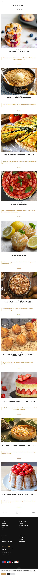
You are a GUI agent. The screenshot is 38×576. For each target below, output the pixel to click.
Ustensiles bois (22, 541)
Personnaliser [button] (13, 573)
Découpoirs (21, 523)
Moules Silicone (22, 535)
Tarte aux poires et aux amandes (19, 302)
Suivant (33, 512)
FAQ (2, 529)
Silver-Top (21, 537)
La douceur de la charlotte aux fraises (19, 495)
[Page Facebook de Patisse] (3, 562)
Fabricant (3, 521)
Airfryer (3, 537)
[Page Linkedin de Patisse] (7, 562)
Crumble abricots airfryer (19, 98)
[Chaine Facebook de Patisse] (5, 562)
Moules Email (4, 535)
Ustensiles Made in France (7, 541)
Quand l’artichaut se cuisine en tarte (19, 445)
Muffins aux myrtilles (19, 51)
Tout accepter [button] (4, 573)
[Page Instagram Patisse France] (10, 562)
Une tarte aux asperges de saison (19, 155)
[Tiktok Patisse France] (12, 562)
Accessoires (4, 523)
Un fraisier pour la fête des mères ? (19, 401)
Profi (2, 539)
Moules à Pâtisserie (22, 521)
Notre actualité (4, 527)
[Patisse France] (19, 1)
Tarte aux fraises (19, 204)
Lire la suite (19, 110)
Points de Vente (5, 525)
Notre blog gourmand (23, 525)
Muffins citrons (19, 255)
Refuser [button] (8, 573)
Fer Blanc (21, 539)
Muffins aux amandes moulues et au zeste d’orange (19, 355)
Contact (20, 527)
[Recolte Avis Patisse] (16, 562)
